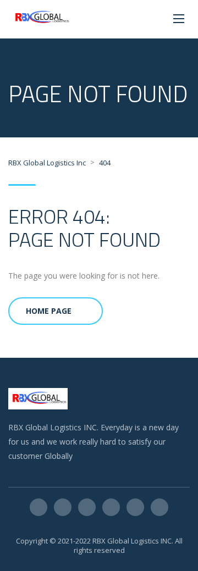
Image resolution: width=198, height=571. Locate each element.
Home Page (49, 311)
